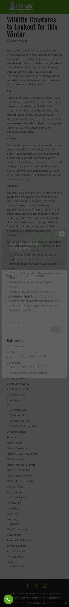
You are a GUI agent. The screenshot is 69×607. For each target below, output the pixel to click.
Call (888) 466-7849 (34, 356)
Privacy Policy (38, 373)
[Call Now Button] (8, 599)
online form (27, 322)
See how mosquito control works (34, 365)
